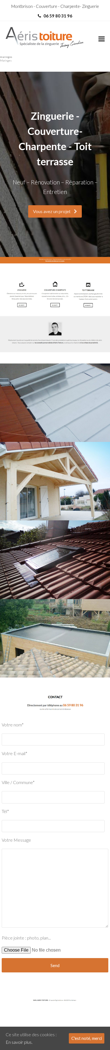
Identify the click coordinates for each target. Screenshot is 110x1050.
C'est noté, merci (86, 1038)
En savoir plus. (19, 1042)
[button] (101, 39)
